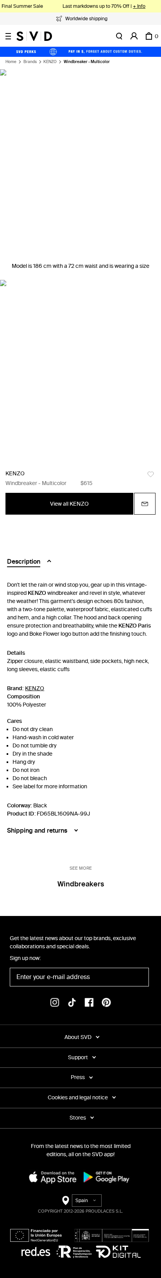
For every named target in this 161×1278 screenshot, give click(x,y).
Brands (30, 62)
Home (10, 62)
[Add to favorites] (151, 474)
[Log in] (134, 36)
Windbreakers (80, 884)
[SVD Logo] (34, 36)
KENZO (50, 62)
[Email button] (145, 504)
